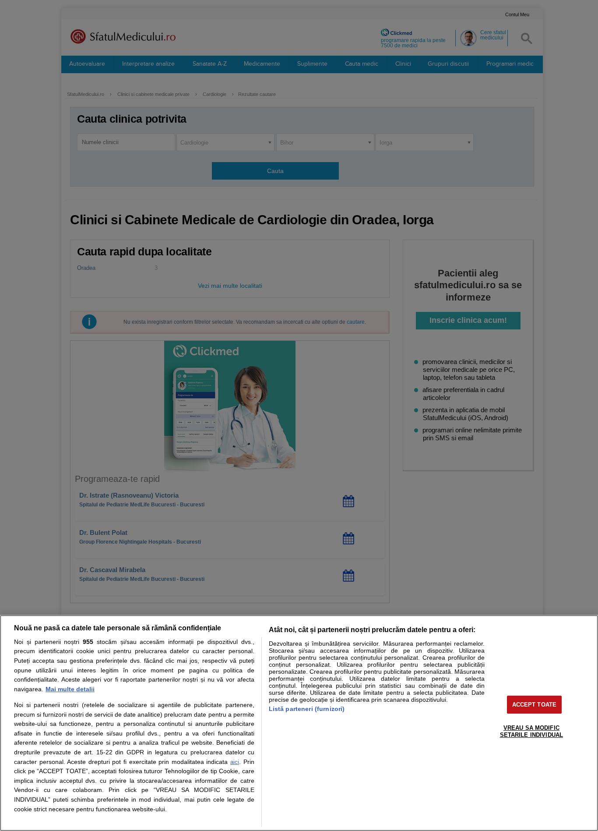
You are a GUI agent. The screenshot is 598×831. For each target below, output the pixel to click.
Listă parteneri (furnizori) (307, 708)
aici (234, 762)
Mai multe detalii (70, 689)
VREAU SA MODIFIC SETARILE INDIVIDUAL (531, 731)
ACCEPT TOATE (534, 704)
